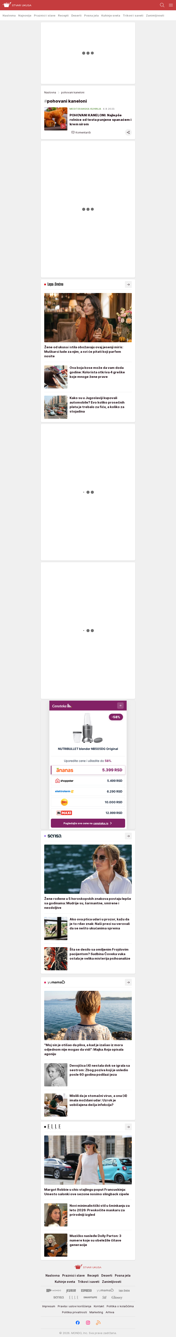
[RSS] (98, 1322)
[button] (81, 132)
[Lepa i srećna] (124, 1290)
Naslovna (50, 92)
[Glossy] (117, 1297)
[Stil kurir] (104, 1297)
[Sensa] (58, 1297)
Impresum (48, 1306)
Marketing (96, 1312)
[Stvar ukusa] (16, 5)
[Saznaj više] (128, 284)
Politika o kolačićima (120, 1306)
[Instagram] (88, 1322)
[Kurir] (71, 1290)
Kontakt (99, 1306)
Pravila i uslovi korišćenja (74, 1306)
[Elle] (73, 1297)
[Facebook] (77, 1322)
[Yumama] (105, 1290)
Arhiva (110, 1312)
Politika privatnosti (74, 1312)
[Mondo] (53, 1290)
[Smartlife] (90, 1297)
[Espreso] (86, 1290)
